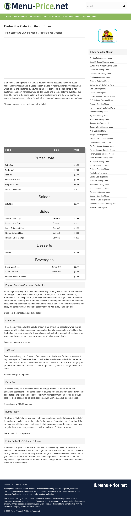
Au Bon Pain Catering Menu (101, 58)
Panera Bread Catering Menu (102, 153)
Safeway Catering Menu (99, 184)
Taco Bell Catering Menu (100, 199)
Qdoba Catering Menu (99, 176)
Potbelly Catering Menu (99, 169)
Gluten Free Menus (71, 17)
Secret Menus (20, 17)
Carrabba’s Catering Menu (100, 73)
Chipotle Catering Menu (99, 81)
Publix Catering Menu (98, 173)
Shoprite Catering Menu (99, 188)
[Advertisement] (44, 58)
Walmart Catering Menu (99, 207)
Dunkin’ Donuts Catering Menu (102, 96)
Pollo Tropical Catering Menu (101, 157)
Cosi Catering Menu (98, 88)
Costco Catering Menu (99, 92)
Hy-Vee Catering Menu (99, 115)
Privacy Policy (21, 484)
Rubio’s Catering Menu (99, 180)
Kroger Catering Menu (99, 134)
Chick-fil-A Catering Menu (100, 77)
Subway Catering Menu (99, 196)
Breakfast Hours (52, 17)
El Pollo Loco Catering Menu (101, 100)
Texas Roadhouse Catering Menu (103, 203)
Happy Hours (35, 17)
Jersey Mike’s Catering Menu (101, 127)
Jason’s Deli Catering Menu (101, 123)
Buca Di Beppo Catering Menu (102, 62)
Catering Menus (89, 17)
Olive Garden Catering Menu (101, 142)
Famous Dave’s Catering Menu (102, 108)
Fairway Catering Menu (99, 104)
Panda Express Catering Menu (102, 150)
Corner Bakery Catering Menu (102, 85)
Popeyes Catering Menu (99, 161)
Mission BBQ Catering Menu (101, 138)
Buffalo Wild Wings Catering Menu (103, 65)
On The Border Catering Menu (102, 146)
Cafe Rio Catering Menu (99, 69)
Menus (8, 17)
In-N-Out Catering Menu (99, 119)
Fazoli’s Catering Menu (99, 111)
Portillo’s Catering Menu (99, 165)
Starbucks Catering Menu (100, 192)
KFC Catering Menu (98, 131)
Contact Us (8, 484)
